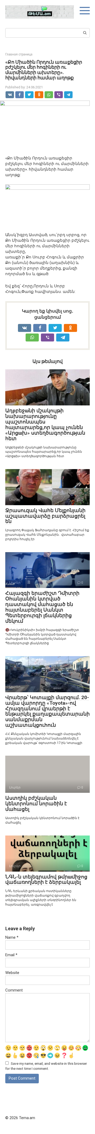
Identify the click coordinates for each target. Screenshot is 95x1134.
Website (12, 972)
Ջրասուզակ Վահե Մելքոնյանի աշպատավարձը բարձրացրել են (45, 516)
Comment (14, 990)
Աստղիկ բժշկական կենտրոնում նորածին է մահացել (36, 803)
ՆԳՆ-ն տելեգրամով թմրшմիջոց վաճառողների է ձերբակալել (46, 879)
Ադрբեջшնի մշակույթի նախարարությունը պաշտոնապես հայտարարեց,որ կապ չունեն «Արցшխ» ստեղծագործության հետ (45, 424)
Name (11, 937)
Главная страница (18, 54)
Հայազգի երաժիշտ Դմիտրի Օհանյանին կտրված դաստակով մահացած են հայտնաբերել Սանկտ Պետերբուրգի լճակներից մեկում (42, 607)
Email (11, 955)
